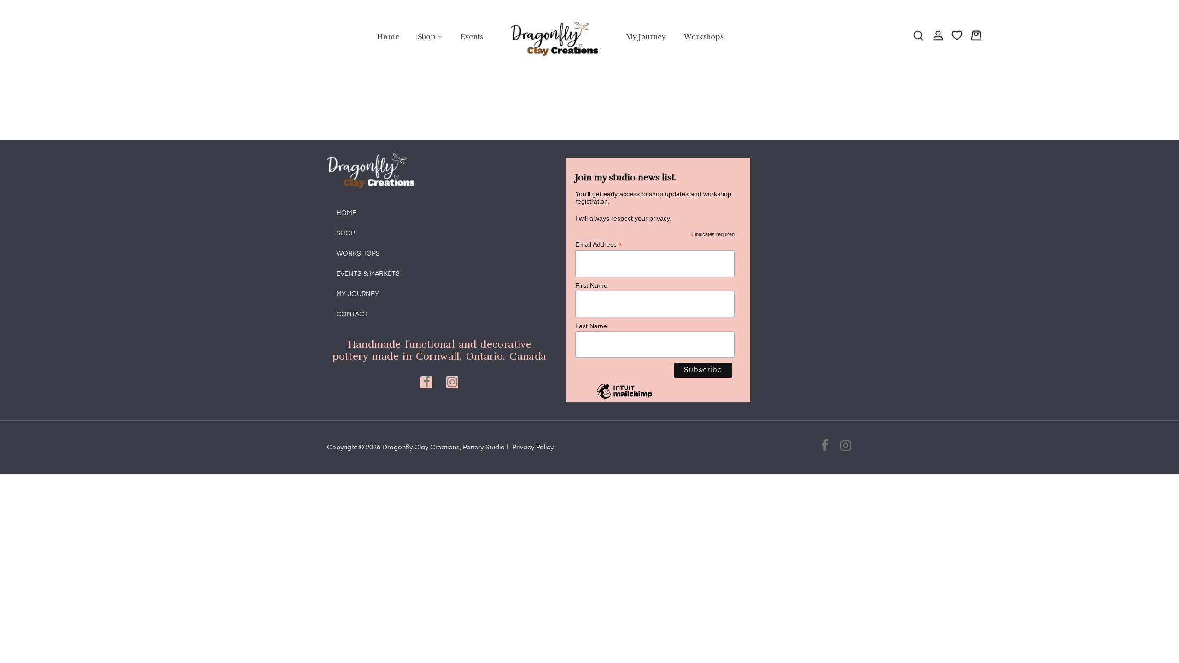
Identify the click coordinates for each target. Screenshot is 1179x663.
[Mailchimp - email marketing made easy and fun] (624, 398)
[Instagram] (452, 382)
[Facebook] (426, 382)
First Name (591, 285)
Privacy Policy (533, 447)
